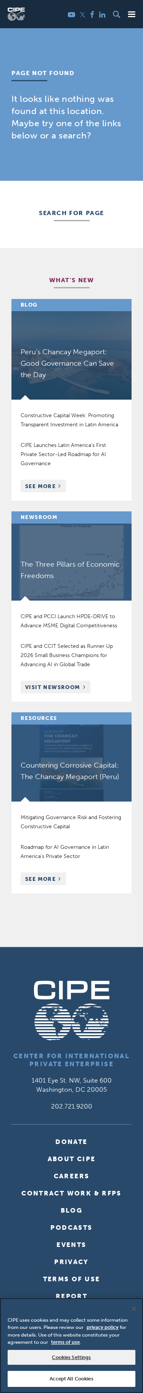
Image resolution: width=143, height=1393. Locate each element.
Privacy (71, 1262)
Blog (72, 1210)
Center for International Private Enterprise (71, 1060)
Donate (71, 1142)
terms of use (65, 1342)
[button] (131, 14)
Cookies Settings (71, 1357)
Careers (72, 1176)
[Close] (133, 1308)
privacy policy (103, 1327)
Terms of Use (71, 1279)
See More (45, 487)
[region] (71, 1345)
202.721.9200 (71, 1106)
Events (71, 1244)
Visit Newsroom (52, 687)
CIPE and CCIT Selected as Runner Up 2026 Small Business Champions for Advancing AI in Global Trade (67, 655)
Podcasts (71, 1227)
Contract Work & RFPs (71, 1193)
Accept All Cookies (71, 1379)
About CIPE (72, 1159)
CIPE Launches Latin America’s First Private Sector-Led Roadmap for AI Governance (63, 454)
